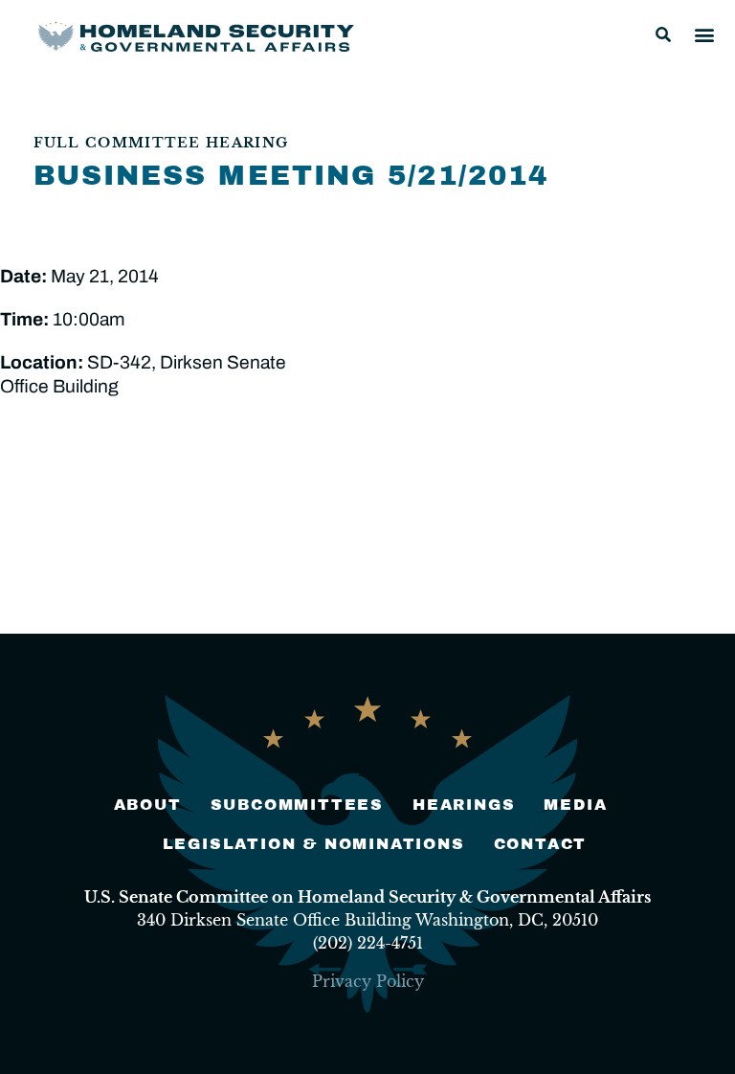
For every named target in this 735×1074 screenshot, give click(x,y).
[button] (663, 34)
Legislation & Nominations (314, 844)
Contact (541, 844)
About (148, 804)
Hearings (463, 804)
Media (575, 804)
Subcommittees (297, 804)
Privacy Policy (368, 981)
